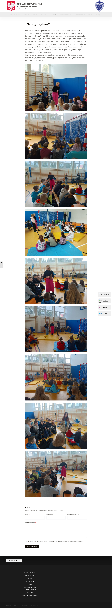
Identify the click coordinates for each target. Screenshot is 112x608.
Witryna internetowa (73, 514)
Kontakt (91, 15)
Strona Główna (15, 15)
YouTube (105, 301)
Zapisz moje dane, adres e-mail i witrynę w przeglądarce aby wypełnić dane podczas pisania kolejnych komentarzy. (56, 541)
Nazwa (27, 514)
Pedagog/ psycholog (29, 596)
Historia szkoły (79, 15)
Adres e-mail (50, 514)
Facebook (106, 294)
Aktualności (27, 15)
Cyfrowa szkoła (65, 15)
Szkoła (54, 15)
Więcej (98, 15)
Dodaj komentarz (30, 522)
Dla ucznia (45, 15)
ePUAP (105, 313)
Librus (105, 307)
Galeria (35, 15)
